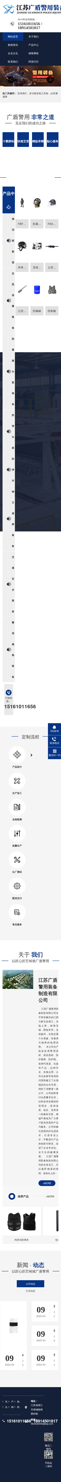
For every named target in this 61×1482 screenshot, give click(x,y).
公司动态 (30, 1283)
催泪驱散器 (13, 240)
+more (47, 1183)
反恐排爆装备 (13, 300)
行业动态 (30, 1290)
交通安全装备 (13, 584)
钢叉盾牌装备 (13, 518)
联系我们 (19, 1407)
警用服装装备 (13, 649)
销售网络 (13, 1407)
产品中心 (13, 1401)
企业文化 (7, 1407)
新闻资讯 (19, 1401)
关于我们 (7, 1401)
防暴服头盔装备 (13, 371)
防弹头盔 (13, 431)
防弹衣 (13, 469)
